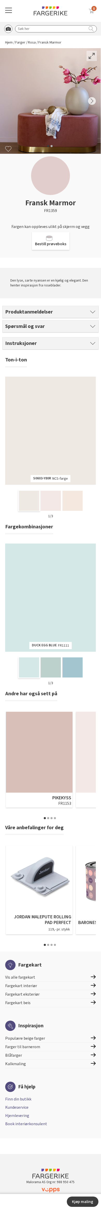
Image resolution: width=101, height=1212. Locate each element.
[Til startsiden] (50, 11)
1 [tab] (45, 818)
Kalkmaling (15, 1064)
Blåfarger (13, 1055)
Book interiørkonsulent (26, 1124)
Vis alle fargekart (20, 977)
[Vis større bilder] (91, 56)
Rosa (32, 42)
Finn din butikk (18, 1099)
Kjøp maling (82, 1202)
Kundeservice (16, 1107)
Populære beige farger (25, 1038)
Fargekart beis (18, 1003)
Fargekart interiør (21, 986)
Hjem (9, 42)
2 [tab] (48, 818)
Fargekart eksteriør (22, 994)
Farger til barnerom (22, 1047)
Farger (20, 42)
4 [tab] (55, 818)
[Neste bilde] (92, 101)
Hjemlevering (17, 1115)
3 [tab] (52, 818)
